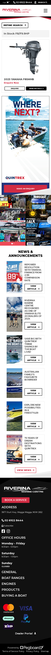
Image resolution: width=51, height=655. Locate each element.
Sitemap (45, 651)
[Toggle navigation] (45, 11)
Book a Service (16, 500)
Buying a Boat (14, 595)
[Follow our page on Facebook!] (36, 2)
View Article (32, 287)
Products (11, 590)
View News (24, 470)
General (9, 572)
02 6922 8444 (24, 2)
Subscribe (8, 526)
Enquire (15, 88)
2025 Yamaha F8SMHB (19, 79)
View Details (35, 88)
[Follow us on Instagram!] (9, 532)
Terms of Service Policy (13, 651)
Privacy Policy (32, 651)
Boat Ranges (13, 578)
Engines (9, 584)
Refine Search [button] (13, 25)
